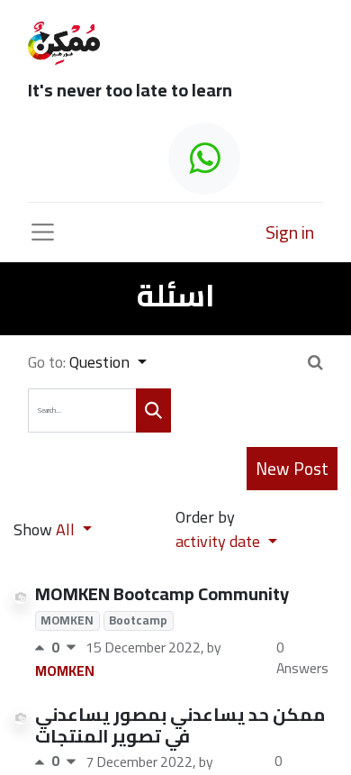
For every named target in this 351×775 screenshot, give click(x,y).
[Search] (153, 410)
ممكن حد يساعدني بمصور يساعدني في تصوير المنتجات (180, 725)
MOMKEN (67, 621)
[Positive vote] (43, 647)
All (67, 529)
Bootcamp (138, 621)
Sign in (290, 232)
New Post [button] (292, 468)
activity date (220, 541)
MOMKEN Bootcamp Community (162, 593)
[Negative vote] (71, 647)
